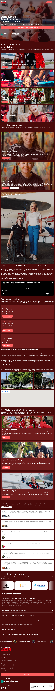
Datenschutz (12, 667)
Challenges (3, 668)
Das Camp (3, 665)
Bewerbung (3, 667)
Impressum (11, 665)
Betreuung (3, 670)
